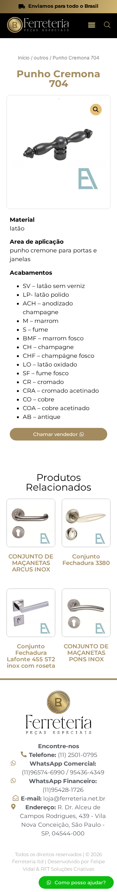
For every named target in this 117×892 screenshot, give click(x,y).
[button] (92, 25)
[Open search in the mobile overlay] (107, 25)
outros (41, 58)
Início (24, 58)
